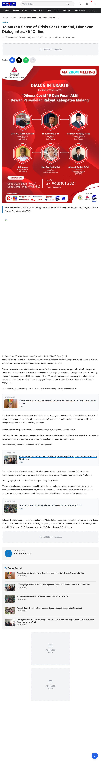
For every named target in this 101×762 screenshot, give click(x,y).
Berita (13, 18)
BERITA (33, 11)
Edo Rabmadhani (11, 37)
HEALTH (57, 11)
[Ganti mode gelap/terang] (81, 4)
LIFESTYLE (93, 11)
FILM (49, 11)
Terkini (6, 11)
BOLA (41, 11)
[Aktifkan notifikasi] (95, 756)
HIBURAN (66, 11)
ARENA (24, 11)
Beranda (15, 11)
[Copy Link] (33, 60)
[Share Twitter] (19, 60)
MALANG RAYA (79, 11)
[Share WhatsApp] (26, 60)
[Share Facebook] (12, 60)
